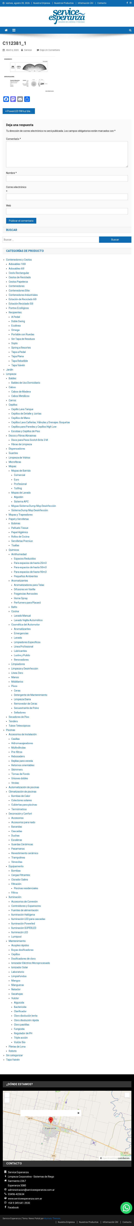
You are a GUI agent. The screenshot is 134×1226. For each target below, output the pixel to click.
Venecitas (16, 862)
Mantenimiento (17, 941)
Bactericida (20, 1007)
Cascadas (16, 831)
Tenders (13, 721)
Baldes (12, 378)
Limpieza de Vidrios (19, 457)
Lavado (18, 637)
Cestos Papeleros (18, 281)
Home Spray (21, 598)
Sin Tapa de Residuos (23, 339)
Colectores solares (21, 800)
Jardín (9, 369)
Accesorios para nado (23, 822)
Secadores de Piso (19, 717)
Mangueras (17, 985)
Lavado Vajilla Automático (28, 620)
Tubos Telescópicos (19, 725)
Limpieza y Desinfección (24, 668)
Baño (14, 607)
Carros (12, 400)
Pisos (14, 686)
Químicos (14, 550)
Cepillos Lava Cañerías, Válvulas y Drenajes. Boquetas (40, 422)
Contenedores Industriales (23, 295)
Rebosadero (18, 756)
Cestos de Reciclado (20, 277)
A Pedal (15, 317)
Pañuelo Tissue (19, 528)
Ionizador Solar (19, 967)
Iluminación (15, 897)
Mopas (12, 466)
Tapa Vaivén (18, 365)
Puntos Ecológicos (19, 308)
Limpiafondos (19, 976)
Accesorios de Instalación (23, 734)
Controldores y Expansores (26, 906)
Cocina (15, 611)
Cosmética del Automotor (25, 624)
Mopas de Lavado (21, 492)
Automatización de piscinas (24, 787)
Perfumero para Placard (27, 602)
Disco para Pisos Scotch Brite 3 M (29, 440)
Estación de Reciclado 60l (22, 299)
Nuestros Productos (64, 3)
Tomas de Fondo (20, 774)
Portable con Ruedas (22, 334)
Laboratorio (17, 972)
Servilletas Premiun (22, 541)
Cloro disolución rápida (26, 1020)
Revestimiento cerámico (24, 853)
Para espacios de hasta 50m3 (30, 567)
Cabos (12, 387)
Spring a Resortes (21, 347)
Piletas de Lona (17, 1046)
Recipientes (15, 312)
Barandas (16, 826)
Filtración (16, 884)
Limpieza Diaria (22, 699)
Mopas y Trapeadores (21, 514)
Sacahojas (17, 993)
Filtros (14, 892)
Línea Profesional (23, 646)
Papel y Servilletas (19, 519)
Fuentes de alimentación (24, 910)
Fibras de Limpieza (21, 444)
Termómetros (19, 809)
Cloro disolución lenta (25, 1015)
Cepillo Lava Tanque (22, 409)
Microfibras (15, 462)
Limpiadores (18, 664)
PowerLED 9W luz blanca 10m (21, 111)
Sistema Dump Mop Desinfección (29, 510)
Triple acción (21, 1037)
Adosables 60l (16, 268)
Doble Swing (18, 321)
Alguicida (19, 1002)
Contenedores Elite (19, 290)
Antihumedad (19, 554)
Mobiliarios (17, 681)
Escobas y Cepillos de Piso (25, 431)
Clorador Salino (19, 879)
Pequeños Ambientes (26, 576)
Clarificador (20, 1011)
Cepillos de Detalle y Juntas (26, 413)
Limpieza (11, 374)
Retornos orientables (22, 765)
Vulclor (15, 998)
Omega (15, 330)
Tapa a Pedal (18, 352)
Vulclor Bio (19, 1042)
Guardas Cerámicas (22, 844)
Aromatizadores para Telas (29, 585)
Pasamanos (18, 848)
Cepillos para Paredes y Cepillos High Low (34, 426)
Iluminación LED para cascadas (28, 919)
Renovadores (21, 659)
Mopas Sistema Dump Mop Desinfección (33, 506)
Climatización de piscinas (22, 791)
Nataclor (16, 989)
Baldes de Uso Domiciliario (25, 382)
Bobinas (15, 523)
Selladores (20, 712)
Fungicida (19, 1029)
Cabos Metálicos (20, 396)
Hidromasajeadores (22, 743)
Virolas (15, 782)
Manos (15, 677)
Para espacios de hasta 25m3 (30, 563)
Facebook (13, 1207)
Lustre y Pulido (22, 655)
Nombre (11, 173)
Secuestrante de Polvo (26, 708)
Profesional (20, 484)
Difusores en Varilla (24, 589)
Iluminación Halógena (23, 914)
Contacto (101, 3)
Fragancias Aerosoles (26, 593)
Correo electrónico (16, 189)
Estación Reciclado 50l (21, 303)
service (28, 50)
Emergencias (21, 633)
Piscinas (10, 730)
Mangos (15, 980)
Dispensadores (17, 448)
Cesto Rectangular (19, 273)
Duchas (15, 835)
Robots (13, 1051)
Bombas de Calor (20, 796)
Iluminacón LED (19, 932)
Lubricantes (20, 651)
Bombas (16, 870)
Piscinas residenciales (26, 888)
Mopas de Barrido (21, 470)
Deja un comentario (50, 50)
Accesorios (17, 818)
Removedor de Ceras (25, 703)
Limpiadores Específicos (27, 642)
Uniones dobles (19, 778)
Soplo (14, 343)
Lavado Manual (22, 615)
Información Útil (85, 3)
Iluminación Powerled (23, 923)
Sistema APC (21, 501)
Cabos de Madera (21, 391)
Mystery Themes (52, 1218)
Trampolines (18, 857)
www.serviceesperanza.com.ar (25, 1198)
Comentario (13, 139)
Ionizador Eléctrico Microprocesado (30, 963)
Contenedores (16, 286)
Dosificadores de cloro (23, 958)
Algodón (18, 497)
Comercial (19, 475)
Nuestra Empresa (41, 3)
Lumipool (16, 936)
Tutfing (18, 488)
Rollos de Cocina (20, 536)
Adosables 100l (17, 264)
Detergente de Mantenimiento (30, 695)
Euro (16, 479)
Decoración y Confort (20, 813)
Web (8, 205)
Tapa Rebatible (19, 361)
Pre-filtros (16, 752)
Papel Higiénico (19, 532)
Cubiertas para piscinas (24, 804)
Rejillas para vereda (22, 761)
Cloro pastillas (21, 1024)
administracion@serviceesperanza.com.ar (31, 1189)
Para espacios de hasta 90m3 (30, 572)
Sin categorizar (14, 1055)
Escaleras (16, 840)
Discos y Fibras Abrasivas (22, 435)
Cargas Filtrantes (20, 875)
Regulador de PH (23, 1033)
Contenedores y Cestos (19, 259)
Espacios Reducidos (25, 558)
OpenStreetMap (109, 1158)
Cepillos (13, 404)
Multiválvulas (18, 747)
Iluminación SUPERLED (23, 928)
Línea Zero (17, 673)
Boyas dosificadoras (22, 950)
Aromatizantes (19, 580)
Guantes (13, 453)
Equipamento (16, 866)
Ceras (17, 690)
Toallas (15, 545)
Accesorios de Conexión (24, 901)
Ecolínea (16, 325)
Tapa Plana (17, 356)
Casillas (15, 739)
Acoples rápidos (20, 945)
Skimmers (17, 769)
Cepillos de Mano (20, 418)
